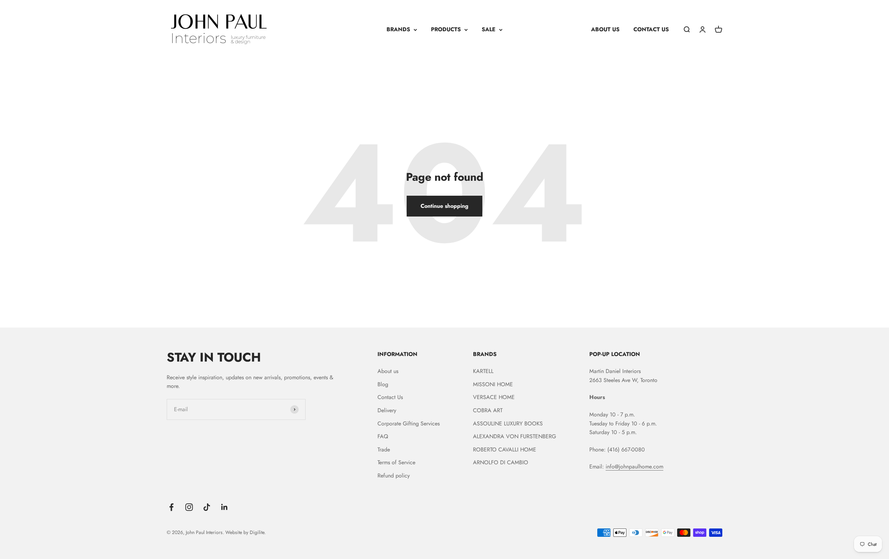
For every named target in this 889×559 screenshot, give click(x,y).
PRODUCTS (446, 29)
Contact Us (390, 397)
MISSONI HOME (493, 384)
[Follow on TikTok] (206, 507)
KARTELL (483, 371)
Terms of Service (396, 462)
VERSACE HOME (494, 397)
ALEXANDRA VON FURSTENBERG (514, 436)
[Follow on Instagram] (189, 507)
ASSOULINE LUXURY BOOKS (508, 423)
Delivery (386, 410)
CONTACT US (651, 29)
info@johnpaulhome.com (634, 467)
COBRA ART (487, 410)
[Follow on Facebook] (171, 507)
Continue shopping (444, 206)
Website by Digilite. (245, 532)
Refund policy (393, 476)
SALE (489, 29)
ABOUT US (605, 29)
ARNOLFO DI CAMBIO (500, 462)
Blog (382, 384)
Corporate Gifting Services (408, 423)
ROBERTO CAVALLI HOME (504, 450)
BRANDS (398, 29)
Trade (383, 450)
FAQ (382, 436)
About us (387, 371)
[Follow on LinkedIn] (224, 507)
